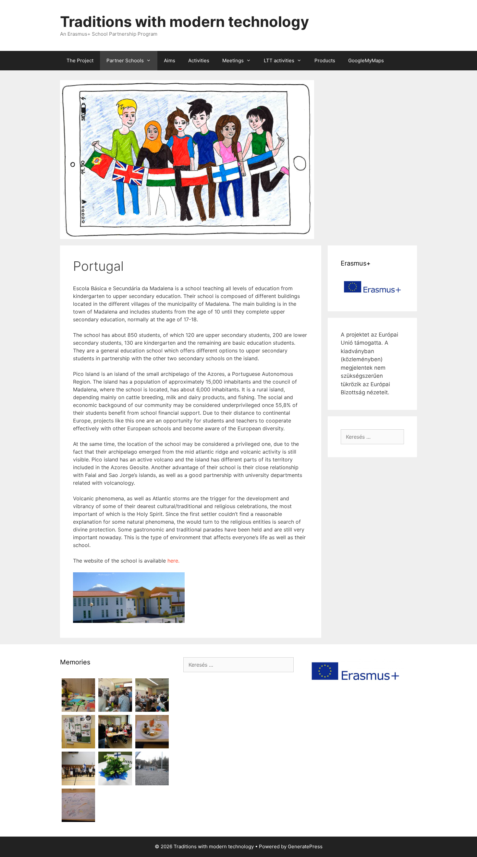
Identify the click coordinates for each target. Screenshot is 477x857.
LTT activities (279, 60)
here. (173, 560)
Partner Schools (125, 60)
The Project (80, 60)
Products (324, 60)
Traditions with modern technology (184, 21)
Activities (198, 60)
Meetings (233, 60)
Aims (169, 60)
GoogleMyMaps (366, 60)
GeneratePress (305, 846)
